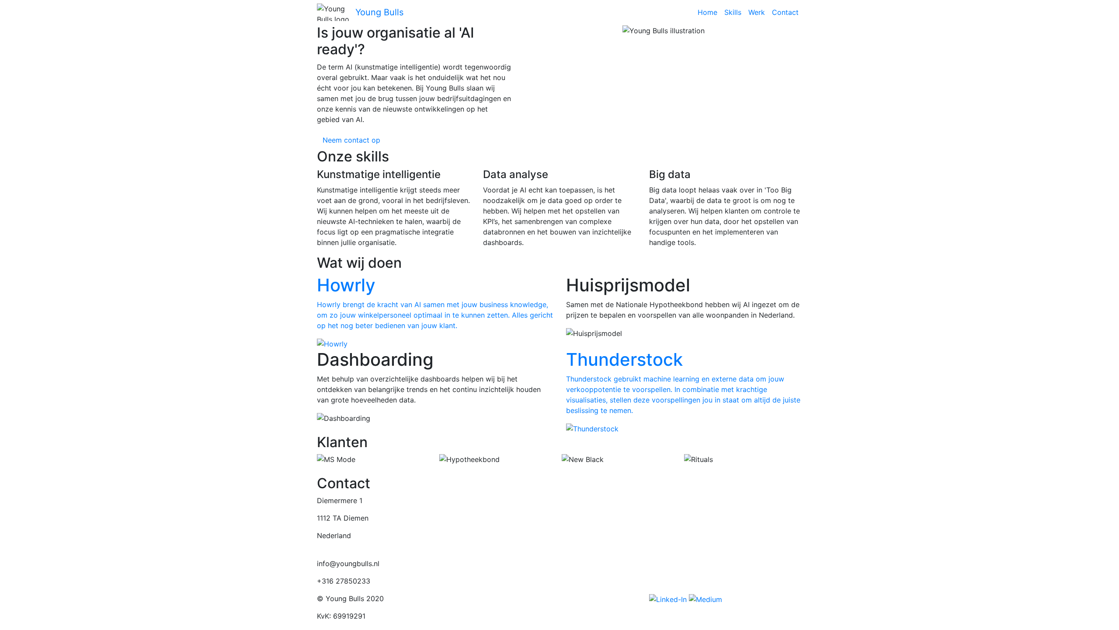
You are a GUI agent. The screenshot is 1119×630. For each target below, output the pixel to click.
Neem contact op (351, 140)
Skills (732, 12)
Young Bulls (379, 12)
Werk (756, 12)
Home (707, 12)
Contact (785, 12)
